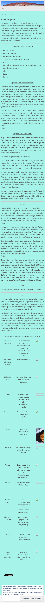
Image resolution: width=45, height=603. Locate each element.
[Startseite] (2, 15)
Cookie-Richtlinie (18, 594)
